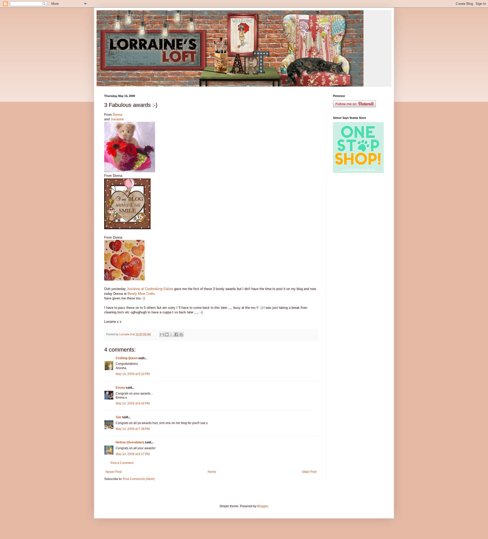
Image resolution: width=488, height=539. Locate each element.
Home (212, 472)
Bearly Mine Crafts (141, 294)
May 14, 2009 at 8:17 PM (133, 454)
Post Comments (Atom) (139, 479)
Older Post (309, 472)
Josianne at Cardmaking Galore (150, 289)
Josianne (117, 119)
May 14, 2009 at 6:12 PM (133, 374)
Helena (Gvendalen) (130, 442)
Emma (120, 387)
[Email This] (161, 334)
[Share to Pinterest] (181, 334)
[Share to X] (171, 334)
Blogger (262, 506)
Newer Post (113, 472)
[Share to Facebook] (176, 334)
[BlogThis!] (166, 334)
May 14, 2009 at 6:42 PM (133, 403)
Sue (118, 417)
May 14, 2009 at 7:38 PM (133, 429)
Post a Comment (122, 463)
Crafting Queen (127, 358)
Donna (117, 114)
